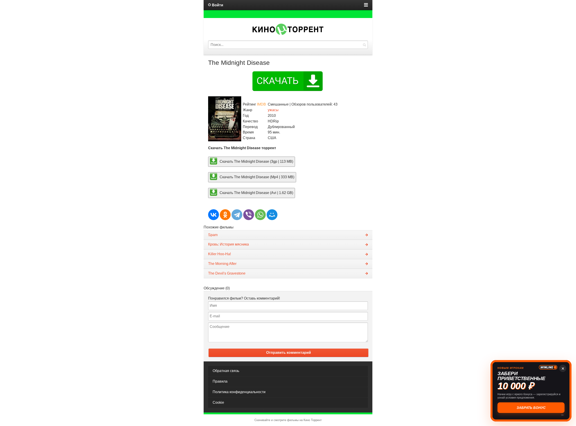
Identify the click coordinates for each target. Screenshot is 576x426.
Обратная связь (226, 371)
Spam (213, 235)
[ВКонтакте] (213, 214)
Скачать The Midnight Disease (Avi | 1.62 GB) (256, 193)
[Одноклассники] (225, 214)
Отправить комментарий (288, 352)
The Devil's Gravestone (226, 273)
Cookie (218, 402)
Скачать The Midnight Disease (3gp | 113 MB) (256, 161)
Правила (220, 381)
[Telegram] (237, 214)
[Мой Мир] (272, 214)
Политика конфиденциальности (239, 392)
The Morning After (222, 264)
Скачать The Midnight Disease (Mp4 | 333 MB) (256, 177)
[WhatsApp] (260, 214)
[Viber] (248, 214)
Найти (364, 45)
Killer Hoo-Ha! (219, 254)
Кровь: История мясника (228, 244)
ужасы (273, 110)
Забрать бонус (531, 408)
